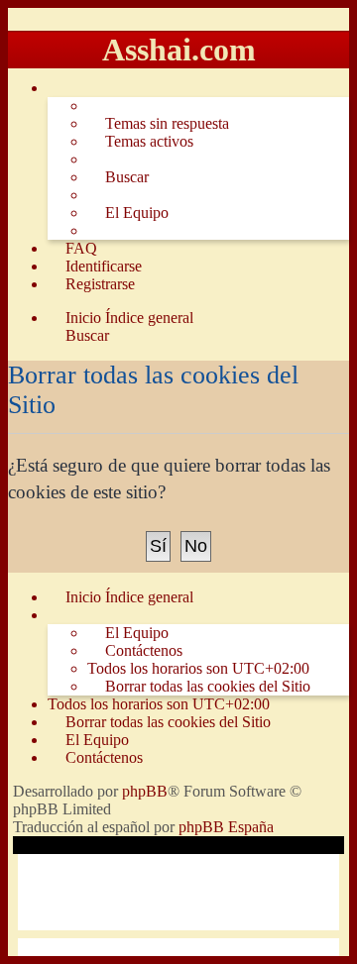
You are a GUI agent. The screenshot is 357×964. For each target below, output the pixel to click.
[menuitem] (158, 124)
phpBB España (226, 826)
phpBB (145, 791)
